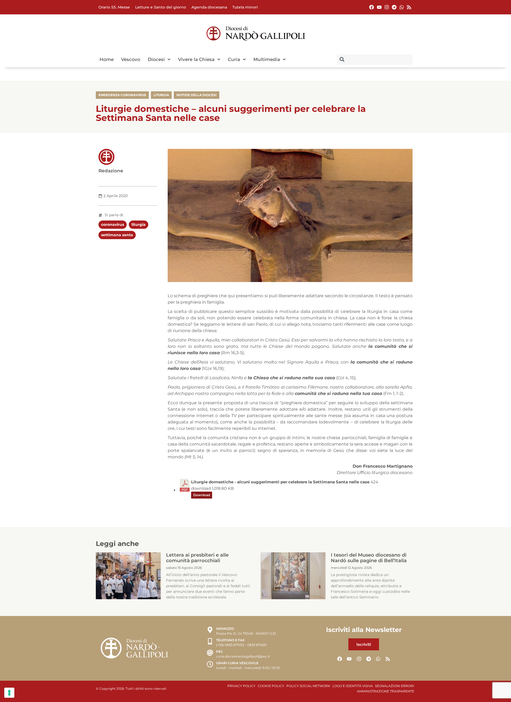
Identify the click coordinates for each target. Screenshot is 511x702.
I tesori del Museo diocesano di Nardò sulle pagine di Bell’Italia (369, 558)
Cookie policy (271, 686)
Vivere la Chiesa (196, 59)
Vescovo (130, 59)
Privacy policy (241, 686)
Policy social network (308, 686)
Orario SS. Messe (114, 7)
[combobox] (375, 59)
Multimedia (266, 59)
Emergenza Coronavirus (122, 95)
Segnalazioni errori (394, 686)
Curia (234, 59)
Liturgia (161, 95)
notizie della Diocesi (196, 95)
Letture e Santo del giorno (160, 7)
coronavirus (112, 224)
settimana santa (117, 234)
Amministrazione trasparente (385, 691)
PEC (219, 652)
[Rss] (409, 7)
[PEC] (210, 653)
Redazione (110, 170)
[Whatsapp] (401, 7)
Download (201, 495)
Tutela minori (245, 7)
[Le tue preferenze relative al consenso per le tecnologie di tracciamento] (9, 693)
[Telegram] (394, 7)
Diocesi (156, 59)
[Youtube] (379, 7)
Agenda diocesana (209, 7)
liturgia (138, 224)
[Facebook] (371, 7)
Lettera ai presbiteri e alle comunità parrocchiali (197, 558)
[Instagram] (386, 7)
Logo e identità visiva (352, 686)
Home (107, 59)
